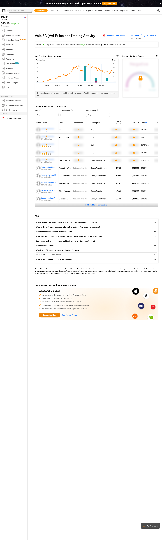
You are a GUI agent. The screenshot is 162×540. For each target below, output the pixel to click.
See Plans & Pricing (69, 315)
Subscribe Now (49, 315)
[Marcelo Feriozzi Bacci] (38, 183)
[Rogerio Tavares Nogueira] (38, 175)
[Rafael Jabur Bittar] (38, 168)
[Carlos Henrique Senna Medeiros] (38, 199)
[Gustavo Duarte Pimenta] (38, 191)
